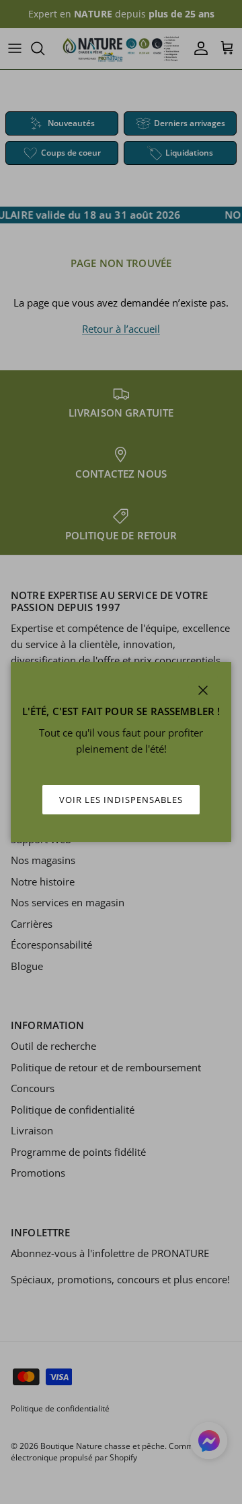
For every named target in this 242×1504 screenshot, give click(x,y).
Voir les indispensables (121, 800)
